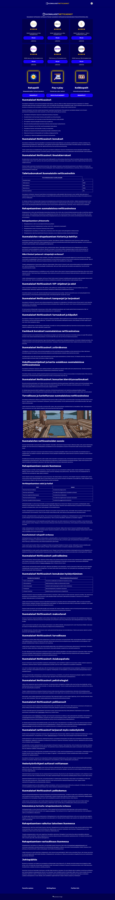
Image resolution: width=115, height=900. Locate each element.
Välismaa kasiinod (27, 726)
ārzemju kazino (88, 796)
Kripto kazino (41, 712)
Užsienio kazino (82, 724)
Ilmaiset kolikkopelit (88, 559)
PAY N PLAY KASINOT (57, 95)
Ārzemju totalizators (45, 563)
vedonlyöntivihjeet (36, 767)
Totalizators (38, 715)
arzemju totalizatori (50, 811)
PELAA (33, 38)
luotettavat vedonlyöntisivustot (77, 845)
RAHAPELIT (33, 95)
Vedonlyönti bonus (52, 735)
